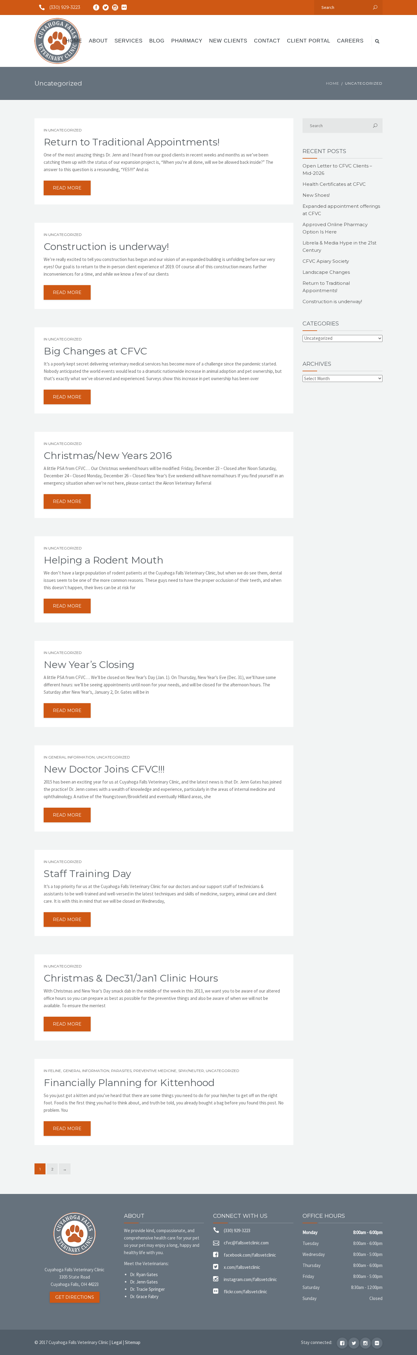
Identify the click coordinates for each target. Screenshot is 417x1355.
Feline (54, 1070)
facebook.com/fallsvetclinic (250, 1255)
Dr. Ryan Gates (144, 1274)
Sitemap (132, 1342)
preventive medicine (154, 1070)
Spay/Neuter (191, 1070)
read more (67, 188)
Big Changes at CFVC (95, 351)
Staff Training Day (87, 873)
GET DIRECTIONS (74, 1297)
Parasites (121, 1070)
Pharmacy (186, 41)
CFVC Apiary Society (326, 261)
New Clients (228, 41)
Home (74, 41)
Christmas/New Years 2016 (108, 455)
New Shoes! (316, 195)
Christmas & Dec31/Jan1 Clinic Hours (131, 978)
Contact (267, 41)
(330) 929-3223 (64, 7)
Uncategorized (65, 130)
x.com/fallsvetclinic (242, 1267)
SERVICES (128, 41)
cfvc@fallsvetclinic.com (246, 1243)
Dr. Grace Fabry (144, 1296)
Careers (350, 41)
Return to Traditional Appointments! (131, 142)
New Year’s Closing (89, 664)
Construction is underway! (106, 246)
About (98, 41)
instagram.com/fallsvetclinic (250, 1279)
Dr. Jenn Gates (144, 1282)
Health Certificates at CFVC (334, 184)
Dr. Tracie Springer (147, 1289)
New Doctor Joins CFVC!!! (104, 769)
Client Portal (308, 41)
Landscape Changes (326, 272)
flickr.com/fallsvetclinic (245, 1291)
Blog (157, 41)
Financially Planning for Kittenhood (129, 1082)
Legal (116, 1342)
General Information (71, 757)
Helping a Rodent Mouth (103, 560)
